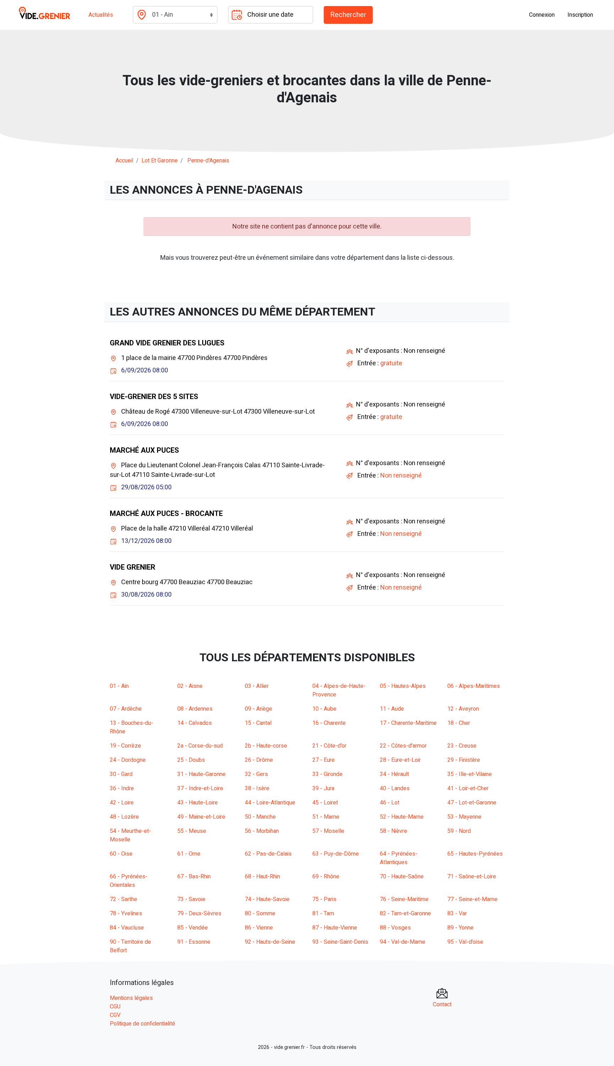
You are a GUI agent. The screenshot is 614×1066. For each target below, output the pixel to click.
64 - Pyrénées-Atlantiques (399, 858)
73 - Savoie (191, 899)
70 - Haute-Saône (402, 876)
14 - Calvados (194, 723)
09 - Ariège (258, 709)
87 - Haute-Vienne (334, 928)
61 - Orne (188, 854)
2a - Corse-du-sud (200, 746)
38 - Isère (257, 788)
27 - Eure (323, 760)
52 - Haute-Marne (402, 817)
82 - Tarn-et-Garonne (405, 913)
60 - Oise (121, 854)
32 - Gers (256, 774)
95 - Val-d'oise (465, 942)
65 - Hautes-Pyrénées (475, 854)
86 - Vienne (259, 928)
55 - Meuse (191, 831)
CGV (115, 1015)
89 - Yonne (460, 928)
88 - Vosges (395, 928)
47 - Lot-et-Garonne (471, 802)
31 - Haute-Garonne (201, 774)
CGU (115, 1006)
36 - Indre (122, 788)
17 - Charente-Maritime (408, 723)
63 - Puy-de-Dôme (335, 854)
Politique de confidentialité (142, 1023)
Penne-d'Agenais (208, 160)
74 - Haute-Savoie (267, 899)
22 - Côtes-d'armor (403, 746)
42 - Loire (122, 802)
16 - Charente (329, 723)
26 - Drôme (259, 760)
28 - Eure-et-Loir (400, 760)
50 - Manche (260, 817)
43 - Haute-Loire (197, 802)
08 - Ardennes (194, 709)
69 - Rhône (325, 876)
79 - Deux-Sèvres (199, 913)
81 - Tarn (323, 913)
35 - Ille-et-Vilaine (469, 774)
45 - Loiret (325, 802)
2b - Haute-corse (266, 746)
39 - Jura (323, 788)
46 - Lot (389, 802)
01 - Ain (119, 686)
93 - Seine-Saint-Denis (340, 942)
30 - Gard (121, 774)
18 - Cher (458, 723)
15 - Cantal (258, 723)
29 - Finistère (463, 760)
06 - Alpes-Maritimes (473, 686)
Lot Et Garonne (159, 160)
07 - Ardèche (126, 709)
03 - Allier (257, 686)
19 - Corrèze (125, 746)
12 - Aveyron (463, 709)
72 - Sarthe (123, 899)
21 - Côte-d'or (329, 746)
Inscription (580, 15)
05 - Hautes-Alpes (403, 686)
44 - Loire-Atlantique (270, 802)
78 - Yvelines (126, 913)
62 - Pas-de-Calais (268, 854)
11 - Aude (392, 709)
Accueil (124, 160)
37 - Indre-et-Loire (200, 788)
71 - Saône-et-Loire (471, 876)
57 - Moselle (328, 831)
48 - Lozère (124, 817)
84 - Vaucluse (127, 928)
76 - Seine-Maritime (404, 899)
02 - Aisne (190, 686)
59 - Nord (459, 831)
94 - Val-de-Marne (402, 942)
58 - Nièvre (393, 831)
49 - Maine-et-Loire (201, 817)
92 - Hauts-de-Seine (270, 942)
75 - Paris (324, 899)
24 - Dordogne (128, 760)
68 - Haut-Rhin (262, 876)
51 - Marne (325, 817)
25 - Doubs (191, 760)
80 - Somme (260, 913)
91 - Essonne (193, 942)
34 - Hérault (394, 774)
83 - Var (457, 913)
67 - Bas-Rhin (194, 876)
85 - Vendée (192, 928)
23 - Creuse (461, 746)
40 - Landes (395, 788)
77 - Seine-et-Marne (472, 899)
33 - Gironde (327, 774)
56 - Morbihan (262, 831)
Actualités (100, 15)
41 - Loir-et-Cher (468, 788)
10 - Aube (324, 709)
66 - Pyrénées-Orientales (128, 880)
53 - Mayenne (464, 817)
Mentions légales (131, 998)
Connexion (542, 15)
